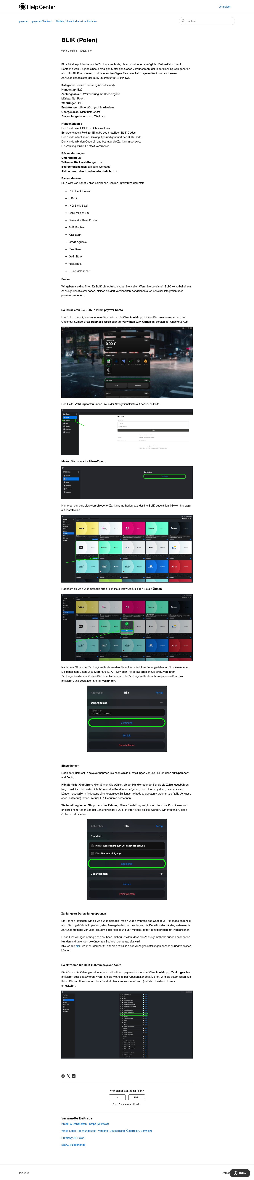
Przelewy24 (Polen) (73, 1138)
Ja (117, 1097)
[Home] (37, 6)
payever (23, 21)
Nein (136, 1097)
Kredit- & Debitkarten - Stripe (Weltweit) (85, 1124)
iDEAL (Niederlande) (73, 1144)
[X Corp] (68, 1076)
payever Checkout (42, 21)
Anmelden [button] (225, 6)
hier (78, 946)
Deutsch (227, 1172)
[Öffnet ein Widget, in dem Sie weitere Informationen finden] (240, 1173)
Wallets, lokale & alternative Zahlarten (76, 21)
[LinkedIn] (73, 1076)
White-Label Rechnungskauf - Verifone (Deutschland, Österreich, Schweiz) (106, 1130)
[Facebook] (63, 1076)
